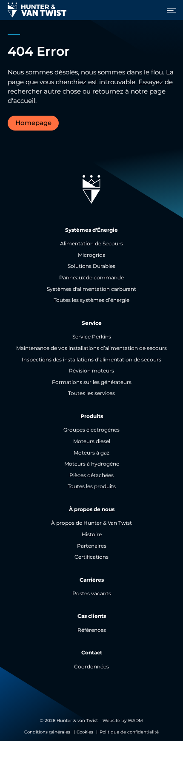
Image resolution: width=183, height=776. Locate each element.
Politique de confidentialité (129, 732)
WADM (135, 720)
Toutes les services (91, 393)
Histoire (92, 534)
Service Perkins (91, 337)
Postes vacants (91, 594)
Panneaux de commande (91, 278)
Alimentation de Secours (91, 244)
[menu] (169, 10)
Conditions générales (47, 732)
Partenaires (91, 546)
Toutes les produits (92, 486)
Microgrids (91, 255)
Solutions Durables (91, 266)
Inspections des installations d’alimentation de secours (91, 360)
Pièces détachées (91, 475)
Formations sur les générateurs (92, 382)
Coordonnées (91, 667)
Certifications (91, 557)
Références (91, 630)
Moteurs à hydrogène (91, 464)
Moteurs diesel (91, 441)
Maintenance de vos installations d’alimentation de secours (91, 348)
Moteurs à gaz (91, 453)
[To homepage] (37, 10)
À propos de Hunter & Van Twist (91, 523)
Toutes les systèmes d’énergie (91, 300)
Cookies (85, 732)
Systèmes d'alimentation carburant (91, 289)
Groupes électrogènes (91, 430)
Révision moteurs (91, 371)
